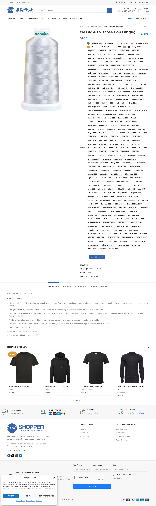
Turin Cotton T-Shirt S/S (19, 387)
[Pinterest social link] (91, 276)
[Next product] (147, 26)
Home (82, 26)
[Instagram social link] (122, 2)
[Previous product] (142, 26)
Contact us (39, 501)
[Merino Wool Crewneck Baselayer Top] (132, 367)
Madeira (144, 34)
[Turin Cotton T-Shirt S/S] (24, 367)
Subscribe (92, 486)
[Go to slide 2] (79, 400)
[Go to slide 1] (77, 400)
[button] (54, 478)
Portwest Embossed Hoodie (56, 387)
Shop (87, 26)
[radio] (88, 43)
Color (82, 147)
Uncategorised (96, 26)
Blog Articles (84, 436)
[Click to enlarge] (11, 109)
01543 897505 (22, 450)
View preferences (46, 496)
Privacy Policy (30, 501)
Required (116, 479)
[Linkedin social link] (124, 2)
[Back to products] (145, 26)
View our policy (92, 413)
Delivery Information (123, 436)
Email (115, 465)
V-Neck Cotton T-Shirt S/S (91, 387)
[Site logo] (20, 10)
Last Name (97, 465)
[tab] (53, 285)
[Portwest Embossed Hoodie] (60, 367)
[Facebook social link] (116, 2)
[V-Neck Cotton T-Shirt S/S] (96, 367)
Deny (28, 496)
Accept (11, 496)
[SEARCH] (109, 10)
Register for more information (136, 413)
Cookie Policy (20, 501)
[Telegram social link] (97, 276)
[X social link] (119, 2)
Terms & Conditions (123, 440)
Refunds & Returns (122, 429)
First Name (77, 465)
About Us (83, 429)
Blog (130, 18)
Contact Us (84, 433)
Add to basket (97, 257)
